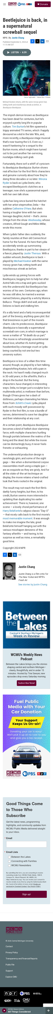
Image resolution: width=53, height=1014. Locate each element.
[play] (4, 1010)
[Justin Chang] (9, 571)
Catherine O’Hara (21, 208)
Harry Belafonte (11, 510)
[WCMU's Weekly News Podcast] (26, 624)
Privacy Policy (12, 953)
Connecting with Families (24, 861)
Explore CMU (11, 977)
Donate (44, 4)
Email (9, 838)
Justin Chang (18, 37)
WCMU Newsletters (21, 865)
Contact (9, 946)
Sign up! (26, 894)
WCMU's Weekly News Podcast (26, 657)
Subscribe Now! (26, 683)
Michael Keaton (22, 261)
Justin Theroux (32, 253)
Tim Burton (18, 126)
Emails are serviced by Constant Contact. (23, 885)
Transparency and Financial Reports (21, 959)
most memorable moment (17, 518)
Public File (10, 965)
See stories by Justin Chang (32, 584)
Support (9, 971)
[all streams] (49, 1010)
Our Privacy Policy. (34, 886)
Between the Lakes (21, 856)
